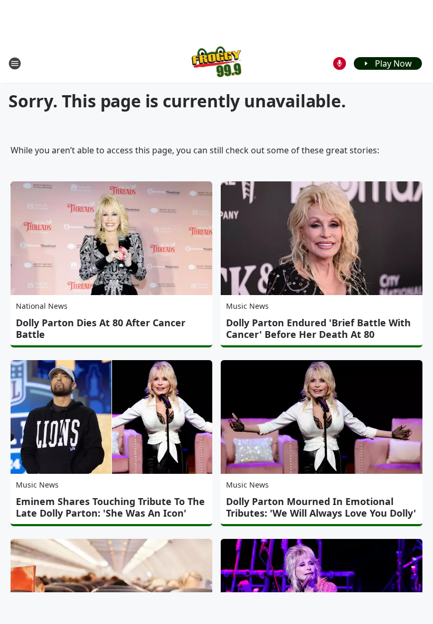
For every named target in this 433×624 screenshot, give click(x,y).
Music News (247, 306)
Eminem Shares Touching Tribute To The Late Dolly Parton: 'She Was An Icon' (110, 507)
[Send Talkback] (339, 63)
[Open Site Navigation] (14, 63)
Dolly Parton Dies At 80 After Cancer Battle (100, 328)
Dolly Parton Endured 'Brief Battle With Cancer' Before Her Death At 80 (318, 328)
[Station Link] (217, 63)
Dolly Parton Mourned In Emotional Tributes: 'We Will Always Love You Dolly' (321, 507)
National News (42, 306)
